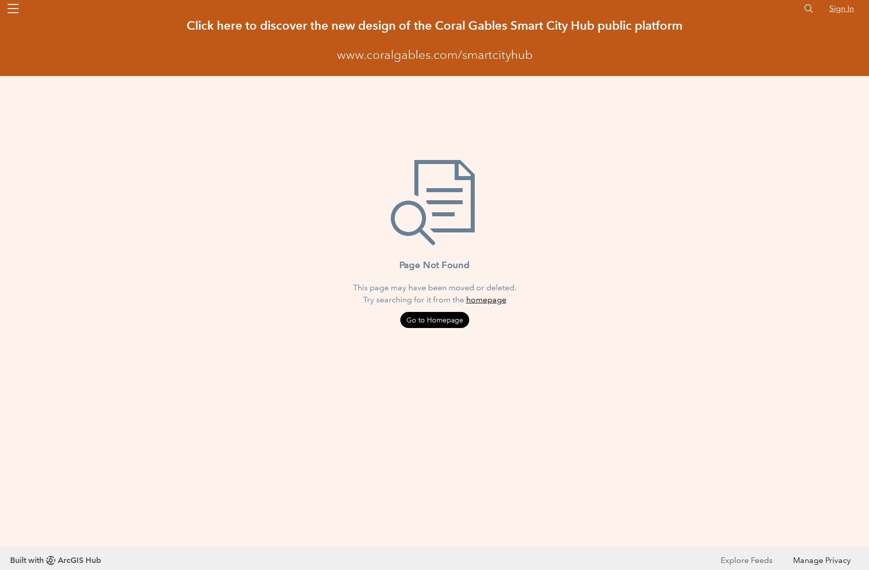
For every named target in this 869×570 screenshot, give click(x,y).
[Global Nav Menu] (13, 8)
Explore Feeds (746, 560)
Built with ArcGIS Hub (55, 560)
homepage (486, 299)
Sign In (841, 8)
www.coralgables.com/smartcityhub (435, 54)
